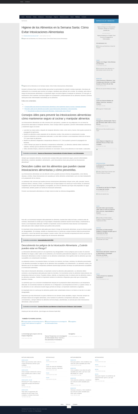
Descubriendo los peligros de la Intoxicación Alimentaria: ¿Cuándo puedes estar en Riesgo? (49, 111)
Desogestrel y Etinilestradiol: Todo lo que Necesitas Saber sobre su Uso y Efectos (106, 122)
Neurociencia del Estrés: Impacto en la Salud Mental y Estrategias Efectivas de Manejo (106, 253)
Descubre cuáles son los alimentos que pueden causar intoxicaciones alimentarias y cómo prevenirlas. (51, 108)
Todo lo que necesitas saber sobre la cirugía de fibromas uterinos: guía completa (31, 363)
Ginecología (49, 17)
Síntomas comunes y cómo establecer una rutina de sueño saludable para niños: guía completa (81, 391)
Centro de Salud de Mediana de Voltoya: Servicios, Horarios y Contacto (104, 102)
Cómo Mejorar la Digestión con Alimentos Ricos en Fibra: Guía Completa (104, 142)
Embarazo (41, 17)
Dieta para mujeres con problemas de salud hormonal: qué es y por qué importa (105, 377)
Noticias (77, 17)
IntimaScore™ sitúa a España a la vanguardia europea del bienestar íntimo (31, 383)
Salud (71, 17)
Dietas (34, 17)
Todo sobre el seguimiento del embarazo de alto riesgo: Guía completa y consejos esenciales (30, 393)
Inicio (21, 1)
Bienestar (28, 17)
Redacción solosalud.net (31, 35)
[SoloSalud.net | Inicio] (37, 9)
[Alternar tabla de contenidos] (23, 104)
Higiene (56, 17)
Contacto (27, 1)
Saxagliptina (71, 334)
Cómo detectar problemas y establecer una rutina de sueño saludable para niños (81, 381)
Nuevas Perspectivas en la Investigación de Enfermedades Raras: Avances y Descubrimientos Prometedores (56, 337)
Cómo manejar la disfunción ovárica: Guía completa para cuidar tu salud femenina (31, 373)
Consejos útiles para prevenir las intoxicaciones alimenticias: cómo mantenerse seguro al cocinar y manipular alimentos (55, 106)
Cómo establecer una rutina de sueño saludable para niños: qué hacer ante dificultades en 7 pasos (81, 371)
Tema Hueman (38, 411)
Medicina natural (64, 17)
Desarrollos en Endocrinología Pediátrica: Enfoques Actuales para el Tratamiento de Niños (106, 231)
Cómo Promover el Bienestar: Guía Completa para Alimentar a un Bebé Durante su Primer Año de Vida (105, 82)
